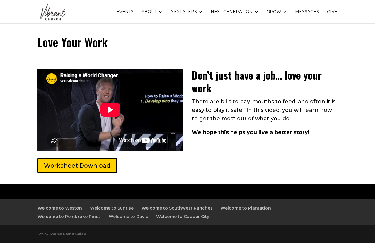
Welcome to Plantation (246, 208)
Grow (274, 12)
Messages (307, 12)
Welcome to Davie (128, 216)
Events (125, 12)
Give (332, 12)
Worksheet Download (77, 165)
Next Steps (184, 12)
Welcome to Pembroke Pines (69, 216)
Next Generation (232, 12)
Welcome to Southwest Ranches (177, 208)
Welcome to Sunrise (112, 208)
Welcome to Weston (60, 208)
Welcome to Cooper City (182, 216)
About (149, 12)
